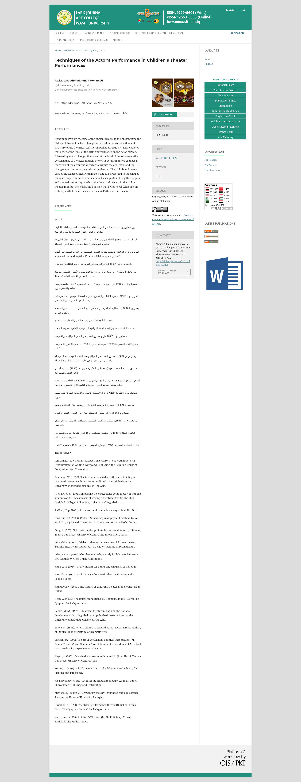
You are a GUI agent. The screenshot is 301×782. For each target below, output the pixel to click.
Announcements (94, 33)
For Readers (210, 159)
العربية (207, 58)
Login (243, 10)
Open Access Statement (225, 126)
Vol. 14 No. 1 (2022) (87, 50)
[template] (225, 291)
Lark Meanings (225, 137)
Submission (225, 105)
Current (59, 33)
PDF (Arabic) (166, 114)
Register (230, 10)
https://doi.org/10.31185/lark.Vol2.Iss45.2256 (86, 103)
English (208, 63)
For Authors (210, 165)
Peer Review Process (225, 90)
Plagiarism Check (120, 33)
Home (58, 50)
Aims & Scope (225, 95)
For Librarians (212, 170)
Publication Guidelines (94, 40)
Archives (75, 33)
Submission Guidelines (225, 111)
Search (238, 33)
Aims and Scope (66, 40)
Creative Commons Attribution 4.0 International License (173, 219)
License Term (225, 132)
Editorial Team (225, 85)
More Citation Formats (167, 272)
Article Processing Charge (225, 121)
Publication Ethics (225, 100)
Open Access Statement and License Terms (159, 33)
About (117, 40)
